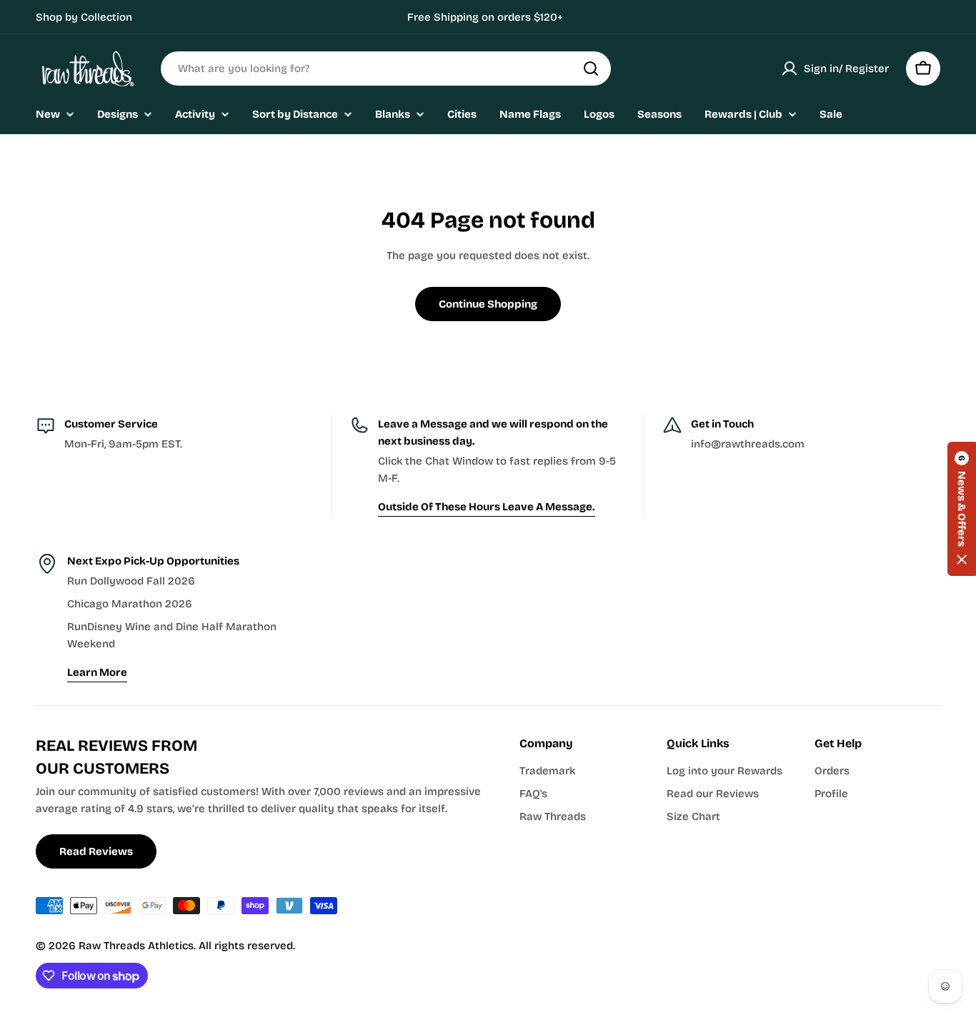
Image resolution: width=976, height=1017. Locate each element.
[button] (961, 509)
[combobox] (386, 68)
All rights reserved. (247, 945)
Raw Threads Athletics (136, 945)
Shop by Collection (84, 17)
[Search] (590, 68)
